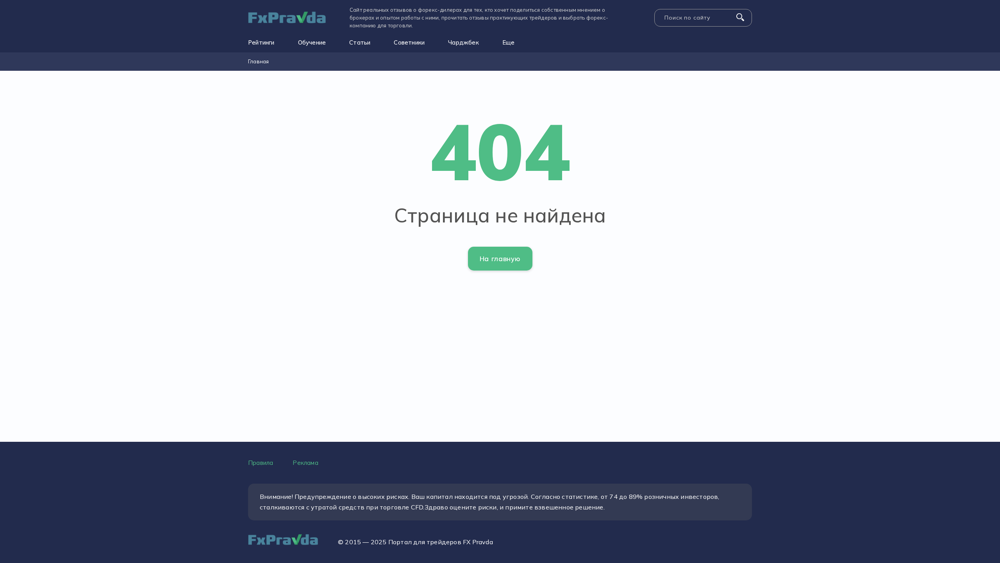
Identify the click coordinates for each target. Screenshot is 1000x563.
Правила (260, 462)
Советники (409, 42)
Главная (258, 61)
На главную (500, 259)
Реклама (305, 462)
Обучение (312, 42)
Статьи (359, 42)
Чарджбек (463, 42)
